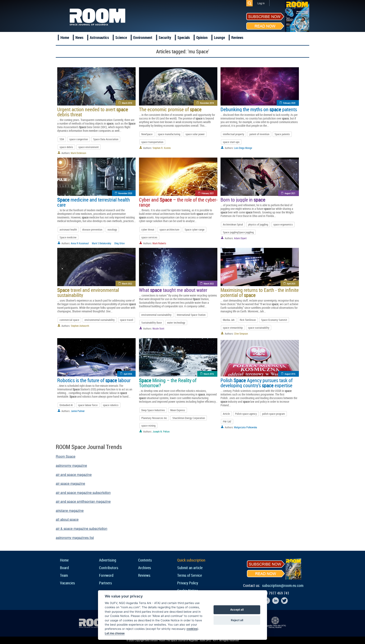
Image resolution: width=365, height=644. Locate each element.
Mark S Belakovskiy (101, 243)
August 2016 (290, 373)
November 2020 (125, 193)
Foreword (106, 575)
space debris (66, 147)
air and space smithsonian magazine (83, 501)
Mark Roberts (159, 243)
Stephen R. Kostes (162, 148)
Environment (142, 37)
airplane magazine (70, 510)
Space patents (282, 134)
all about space (67, 519)
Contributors (108, 567)
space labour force (88, 405)
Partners (105, 583)
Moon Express (177, 410)
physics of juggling (258, 224)
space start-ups (231, 142)
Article (226, 414)
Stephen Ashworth (80, 325)
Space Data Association (105, 139)
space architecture (169, 229)
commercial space (69, 320)
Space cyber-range (194, 229)
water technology (176, 322)
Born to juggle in (243, 199)
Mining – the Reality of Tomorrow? (167, 383)
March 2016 (209, 373)
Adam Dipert (240, 238)
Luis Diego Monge (243, 148)
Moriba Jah (228, 320)
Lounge (219, 37)
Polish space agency (246, 414)
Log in (261, 3)
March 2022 (127, 283)
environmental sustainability (99, 320)
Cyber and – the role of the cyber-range (178, 202)
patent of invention (259, 134)
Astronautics (99, 37)
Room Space (65, 456)
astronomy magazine (71, 465)
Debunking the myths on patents (259, 109)
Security (165, 37)
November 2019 (207, 102)
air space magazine (70, 483)
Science (121, 37)
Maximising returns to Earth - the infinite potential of (260, 292)
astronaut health (68, 229)
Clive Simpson (241, 333)
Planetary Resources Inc (154, 418)
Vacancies (67, 583)
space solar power (195, 134)
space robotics (110, 405)
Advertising (107, 560)
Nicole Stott (158, 328)
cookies (192, 628)
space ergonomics (283, 224)
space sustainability (258, 328)
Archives (144, 567)
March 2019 (127, 102)
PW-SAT (227, 421)
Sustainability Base (151, 322)
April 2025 (291, 283)
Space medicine (68, 237)
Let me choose (115, 633)
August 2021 (290, 193)
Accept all (237, 609)
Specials (183, 37)
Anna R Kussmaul (80, 243)
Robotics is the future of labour (94, 380)
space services (149, 237)
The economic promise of (170, 109)
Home (64, 37)
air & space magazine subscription (81, 528)
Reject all (237, 620)
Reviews (237, 37)
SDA (62, 139)
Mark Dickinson (78, 153)
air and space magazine (74, 474)
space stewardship (233, 328)
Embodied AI (66, 405)
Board (64, 567)
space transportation (152, 142)
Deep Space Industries (153, 410)
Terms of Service (189, 575)
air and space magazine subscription (83, 492)
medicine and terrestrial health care (93, 202)
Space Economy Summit (274, 320)
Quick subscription (191, 560)
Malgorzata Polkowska (245, 427)
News (79, 37)
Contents (145, 560)
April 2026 (128, 373)
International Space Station (191, 315)
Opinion (202, 37)
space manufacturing (169, 134)
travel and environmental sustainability (88, 292)
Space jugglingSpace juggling (238, 232)
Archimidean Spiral (233, 224)
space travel (126, 320)
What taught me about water (173, 289)
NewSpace (147, 134)
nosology (112, 229)
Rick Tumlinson (248, 320)
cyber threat (147, 229)
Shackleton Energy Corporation (188, 418)
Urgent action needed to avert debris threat (92, 112)
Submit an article (190, 567)
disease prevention (92, 229)
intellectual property (233, 134)
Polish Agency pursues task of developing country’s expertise (257, 383)
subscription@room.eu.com (282, 585)
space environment (88, 147)
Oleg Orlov (119, 243)
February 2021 (208, 193)
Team (64, 575)
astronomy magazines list (75, 537)
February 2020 (289, 102)
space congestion (78, 139)
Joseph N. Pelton (161, 431)
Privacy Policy (187, 583)
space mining (148, 425)
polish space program (273, 414)
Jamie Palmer (78, 411)
